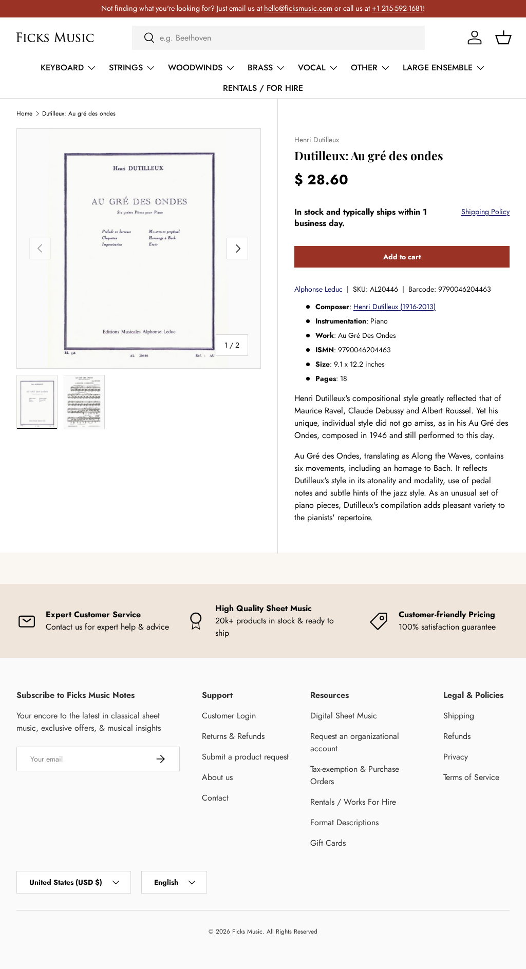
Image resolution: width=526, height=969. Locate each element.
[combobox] (278, 38)
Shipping (458, 715)
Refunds (457, 736)
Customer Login (229, 715)
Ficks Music (247, 931)
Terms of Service (471, 777)
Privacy (455, 757)
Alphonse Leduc (318, 289)
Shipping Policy (485, 211)
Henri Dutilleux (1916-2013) (394, 306)
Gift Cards (328, 843)
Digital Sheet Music (343, 715)
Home (24, 113)
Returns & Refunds (233, 736)
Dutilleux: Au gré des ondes (79, 113)
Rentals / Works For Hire (353, 802)
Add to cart (402, 257)
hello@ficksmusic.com (298, 8)
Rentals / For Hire (263, 88)
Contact (215, 798)
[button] (503, 37)
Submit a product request (245, 757)
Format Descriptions (344, 822)
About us (217, 777)
